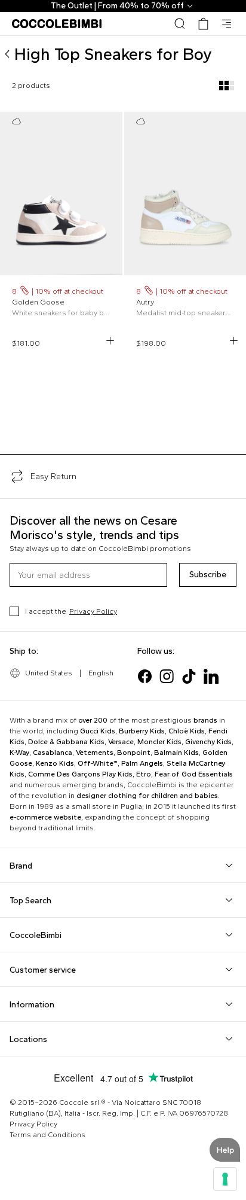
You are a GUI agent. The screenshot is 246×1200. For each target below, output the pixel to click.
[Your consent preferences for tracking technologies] (225, 1179)
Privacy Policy (93, 611)
